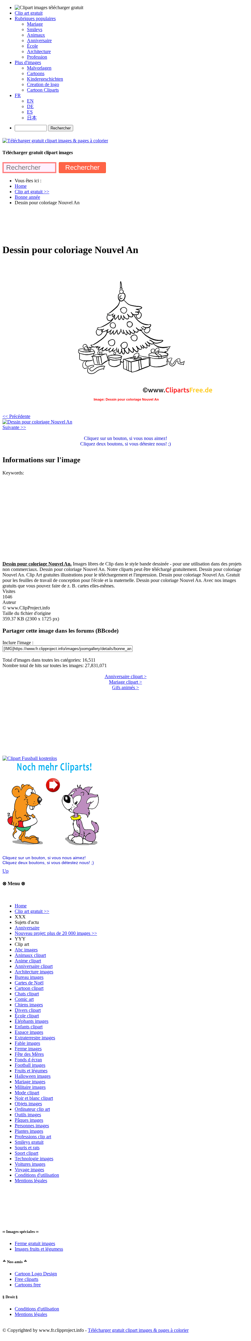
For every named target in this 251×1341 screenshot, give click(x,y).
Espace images (29, 1032)
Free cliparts (26, 1279)
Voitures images (30, 1164)
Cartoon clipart (29, 988)
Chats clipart (27, 993)
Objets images (28, 1103)
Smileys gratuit (29, 1142)
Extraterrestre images (35, 1037)
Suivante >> (14, 427)
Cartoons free (28, 1284)
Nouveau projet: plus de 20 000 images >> (56, 933)
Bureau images (29, 977)
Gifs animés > (125, 687)
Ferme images (28, 1048)
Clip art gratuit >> (32, 911)
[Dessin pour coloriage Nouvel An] (37, 421)
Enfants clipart (29, 1026)
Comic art (24, 999)
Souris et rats (27, 1147)
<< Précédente (16, 416)
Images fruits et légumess (39, 1249)
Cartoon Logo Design (36, 1273)
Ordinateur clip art (32, 1109)
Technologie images (34, 1158)
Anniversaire (27, 927)
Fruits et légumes (31, 1070)
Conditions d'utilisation (37, 1175)
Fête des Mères (29, 1054)
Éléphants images (31, 1021)
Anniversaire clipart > (126, 676)
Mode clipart (27, 1092)
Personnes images (32, 1125)
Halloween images (33, 1076)
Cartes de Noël (29, 982)
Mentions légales (31, 1180)
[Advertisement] (113, 224)
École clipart (27, 1015)
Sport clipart (26, 1153)
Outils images (28, 1114)
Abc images (26, 949)
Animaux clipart (30, 955)
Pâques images (29, 1120)
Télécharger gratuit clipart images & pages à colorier (138, 1330)
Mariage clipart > (125, 682)
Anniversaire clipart (34, 966)
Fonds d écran (28, 1059)
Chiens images (29, 1004)
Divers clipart (28, 1010)
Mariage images (30, 1081)
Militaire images (30, 1087)
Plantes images (29, 1131)
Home (21, 905)
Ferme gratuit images (35, 1243)
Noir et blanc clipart (34, 1098)
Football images (30, 1065)
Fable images (27, 1043)
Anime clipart (28, 960)
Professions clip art (33, 1136)
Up (5, 871)
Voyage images (29, 1169)
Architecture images (34, 971)
